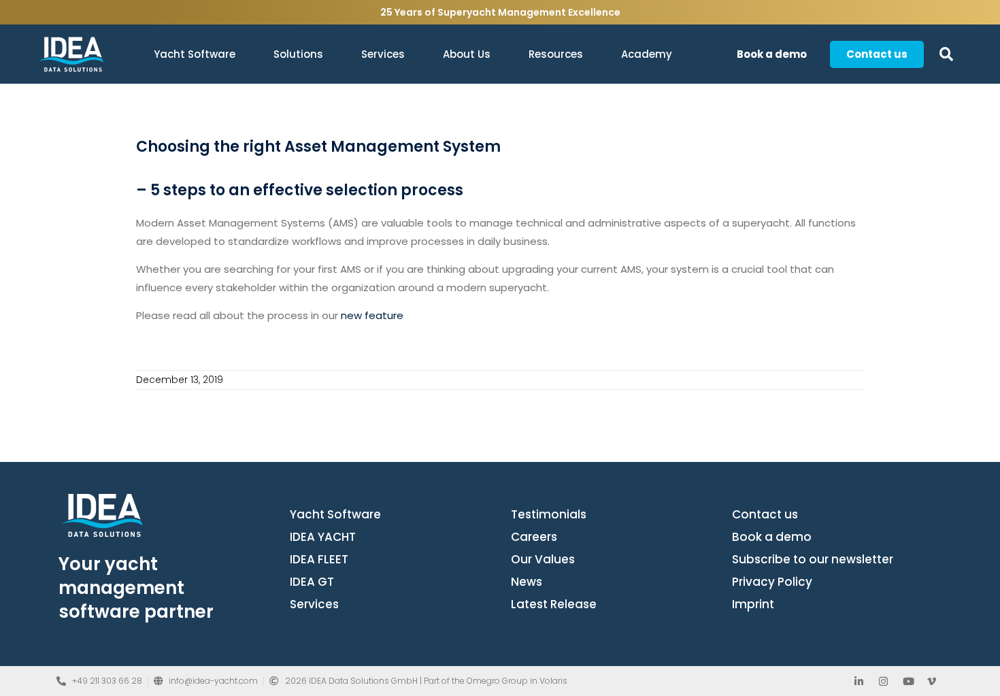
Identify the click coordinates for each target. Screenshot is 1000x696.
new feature (372, 315)
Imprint (753, 604)
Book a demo (772, 537)
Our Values (543, 559)
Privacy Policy (772, 582)
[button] (946, 54)
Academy (646, 54)
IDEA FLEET (319, 559)
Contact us (765, 514)
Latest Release (554, 604)
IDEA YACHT (323, 537)
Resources (556, 54)
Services (383, 54)
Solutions (298, 54)
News (526, 582)
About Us (466, 54)
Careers (534, 537)
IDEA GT (312, 582)
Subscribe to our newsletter (812, 559)
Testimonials (548, 514)
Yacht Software (194, 54)
